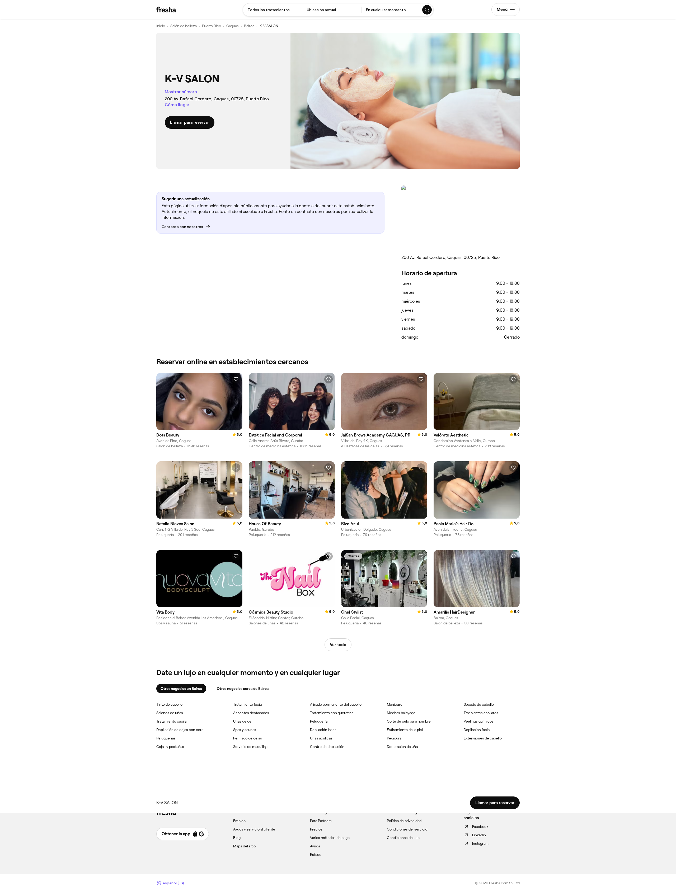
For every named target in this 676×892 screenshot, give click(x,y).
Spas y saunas (244, 730)
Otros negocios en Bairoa (181, 688)
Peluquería (318, 721)
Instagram (480, 843)
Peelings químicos (479, 721)
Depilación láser (323, 730)
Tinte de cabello (169, 704)
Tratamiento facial (247, 704)
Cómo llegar (177, 104)
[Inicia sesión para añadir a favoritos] (236, 379)
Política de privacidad (404, 821)
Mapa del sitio (244, 846)
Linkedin (479, 835)
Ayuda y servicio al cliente (254, 829)
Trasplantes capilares (481, 713)
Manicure (394, 704)
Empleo (239, 821)
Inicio (160, 26)
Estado (315, 854)
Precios (316, 829)
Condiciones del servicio (407, 829)
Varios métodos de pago (330, 838)
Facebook (480, 826)
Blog (237, 838)
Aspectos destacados (251, 713)
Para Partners (321, 821)
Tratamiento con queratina (331, 713)
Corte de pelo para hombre (409, 721)
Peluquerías (166, 738)
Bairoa (249, 26)
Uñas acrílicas (321, 738)
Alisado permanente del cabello (336, 704)
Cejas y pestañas (170, 746)
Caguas (232, 26)
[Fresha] (166, 9)
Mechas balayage (401, 713)
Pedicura (394, 738)
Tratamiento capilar (172, 721)
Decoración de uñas (403, 746)
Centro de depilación (327, 746)
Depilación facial (477, 730)
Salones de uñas (169, 713)
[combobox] (272, 10)
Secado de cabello (479, 704)
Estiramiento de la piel (405, 730)
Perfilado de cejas (247, 738)
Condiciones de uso (403, 838)
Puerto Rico (211, 26)
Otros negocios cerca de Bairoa (243, 688)
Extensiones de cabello (483, 738)
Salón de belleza (183, 26)
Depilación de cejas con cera (179, 730)
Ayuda (315, 846)
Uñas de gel (242, 721)
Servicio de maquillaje (251, 746)
